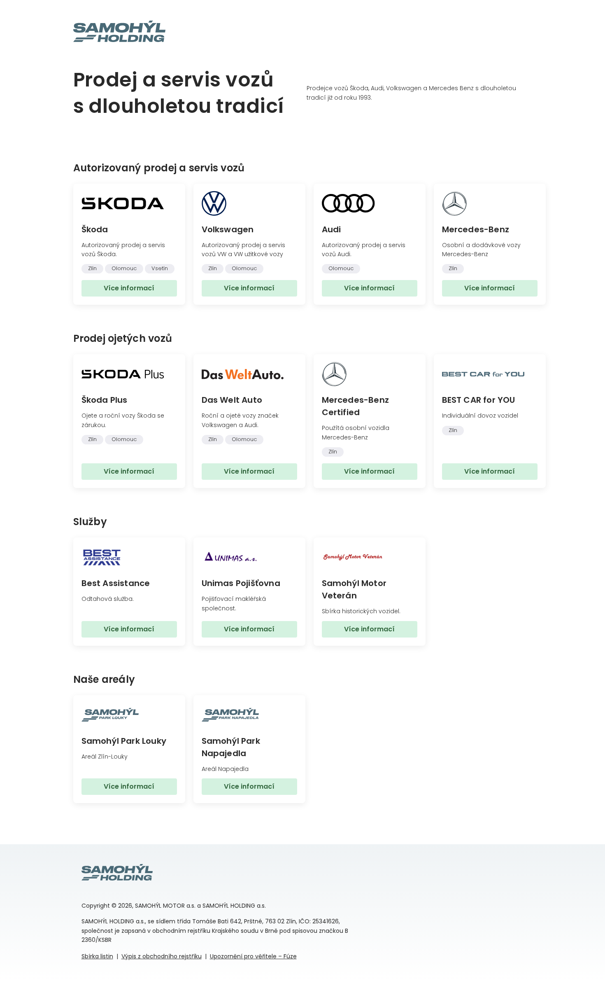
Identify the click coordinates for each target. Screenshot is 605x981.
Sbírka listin (97, 956)
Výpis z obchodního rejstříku (161, 956)
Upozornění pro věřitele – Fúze (253, 956)
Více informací (129, 288)
